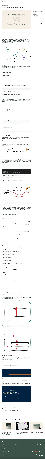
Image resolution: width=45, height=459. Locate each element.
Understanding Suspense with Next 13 (36, 432)
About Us (16, 447)
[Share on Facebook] (39, 23)
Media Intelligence (11, 445)
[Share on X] (37, 23)
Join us (30, 1)
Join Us (16, 448)
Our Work (16, 445)
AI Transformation (4, 446)
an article (8, 32)
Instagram (5, 451)
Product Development (4, 447)
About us (28, 1)
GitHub (8, 451)
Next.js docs (11, 132)
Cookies (39, 455)
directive (27, 380)
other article (3, 132)
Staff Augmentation (4, 449)
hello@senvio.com (38, 447)
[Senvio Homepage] (4, 1)
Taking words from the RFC (7, 122)
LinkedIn (3, 451)
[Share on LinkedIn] (35, 23)
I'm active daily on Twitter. (14, 410)
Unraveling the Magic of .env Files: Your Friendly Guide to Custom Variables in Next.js (6, 433)
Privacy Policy (42, 455)
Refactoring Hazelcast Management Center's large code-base (22, 433)
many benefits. (9, 329)
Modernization (3, 445)
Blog (25, 1)
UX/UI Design (3, 448)
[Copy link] (41, 23)
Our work (23, 1)
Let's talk (41, 1)
